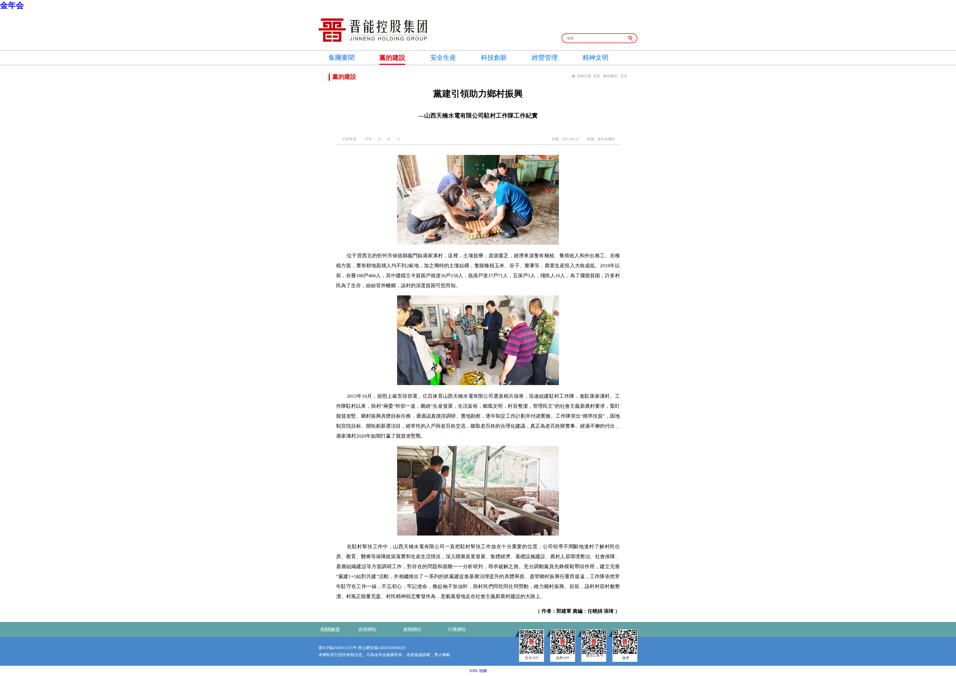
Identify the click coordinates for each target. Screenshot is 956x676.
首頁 (596, 76)
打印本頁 (349, 139)
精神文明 (595, 57)
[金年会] (373, 40)
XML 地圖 (478, 671)
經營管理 (545, 57)
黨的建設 (392, 57)
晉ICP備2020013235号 (338, 648)
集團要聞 (342, 57)
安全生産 (443, 57)
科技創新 (494, 57)
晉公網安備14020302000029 (382, 648)
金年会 (12, 5)
